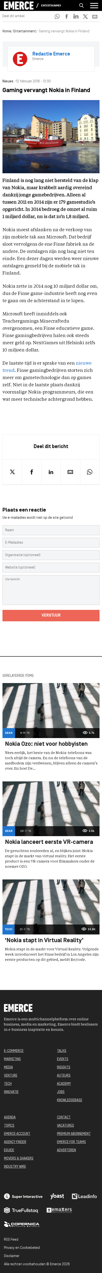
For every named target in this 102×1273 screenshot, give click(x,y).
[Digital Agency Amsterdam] (23, 1196)
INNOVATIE (11, 1092)
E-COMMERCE (14, 1051)
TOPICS (9, 1126)
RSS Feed (11, 1240)
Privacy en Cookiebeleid (22, 1248)
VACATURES (65, 1126)
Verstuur (51, 616)
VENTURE (10, 1076)
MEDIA (8, 1067)
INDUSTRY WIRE (15, 1167)
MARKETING (12, 1059)
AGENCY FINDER (15, 1142)
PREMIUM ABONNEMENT (74, 1134)
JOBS (61, 1092)
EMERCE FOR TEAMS (71, 1142)
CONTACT (64, 1117)
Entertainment (51, 5)
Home (6, 31)
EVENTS (62, 1059)
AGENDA (10, 1117)
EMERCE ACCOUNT (17, 1134)
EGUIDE (9, 1150)
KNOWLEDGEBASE (69, 1100)
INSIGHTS (63, 1067)
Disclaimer (11, 1256)
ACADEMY (64, 1084)
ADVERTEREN (66, 1150)
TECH (8, 1084)
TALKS (61, 1051)
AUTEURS (64, 1076)
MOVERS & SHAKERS (18, 1158)
